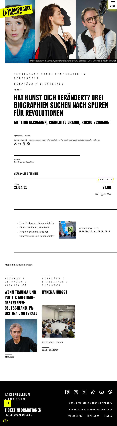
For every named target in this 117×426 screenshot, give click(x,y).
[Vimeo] (110, 392)
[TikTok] (93, 392)
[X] (84, 392)
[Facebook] (67, 392)
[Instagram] (76, 392)
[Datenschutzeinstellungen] (5, 420)
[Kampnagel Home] (16, 9)
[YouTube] (101, 392)
